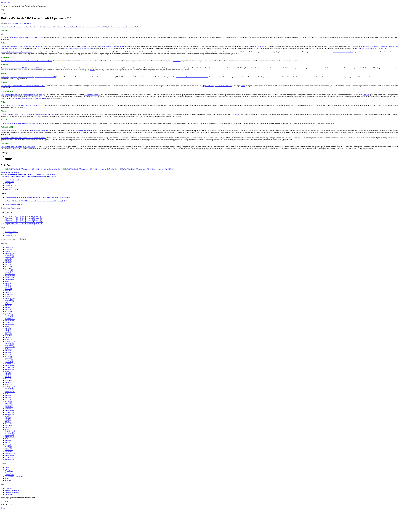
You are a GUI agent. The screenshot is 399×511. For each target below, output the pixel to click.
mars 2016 (8, 358)
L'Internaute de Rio (38, 197)
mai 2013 (8, 422)
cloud (92, 70)
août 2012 (8, 438)
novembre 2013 (10, 410)
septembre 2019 (10, 279)
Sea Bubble (176, 61)
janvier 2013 (9, 429)
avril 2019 (8, 289)
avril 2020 (8, 266)
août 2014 (8, 394)
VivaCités (8, 184)
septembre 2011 (10, 459)
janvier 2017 (9, 339)
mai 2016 (8, 354)
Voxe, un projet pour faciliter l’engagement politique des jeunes (21, 95)
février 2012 (9, 450)
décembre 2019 (10, 274)
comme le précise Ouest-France (368, 48)
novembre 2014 (10, 388)
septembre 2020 (10, 257)
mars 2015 (8, 380)
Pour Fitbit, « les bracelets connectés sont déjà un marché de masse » (23, 138)
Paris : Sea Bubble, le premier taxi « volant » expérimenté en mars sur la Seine (26, 61)
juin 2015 (8, 375)
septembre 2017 (10, 324)
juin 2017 (8, 330)
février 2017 (9, 337)
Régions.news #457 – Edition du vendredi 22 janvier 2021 (24, 220)
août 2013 (8, 416)
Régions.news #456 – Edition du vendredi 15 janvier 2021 (24, 222)
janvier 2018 (9, 317)
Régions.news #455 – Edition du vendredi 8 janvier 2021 (23, 224)
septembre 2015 (10, 369)
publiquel (11, 23)
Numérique (8, 473)
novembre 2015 (10, 365)
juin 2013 (8, 420)
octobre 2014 (9, 390)
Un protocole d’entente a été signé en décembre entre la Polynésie (102, 46)
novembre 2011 (10, 455)
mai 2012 (8, 444)
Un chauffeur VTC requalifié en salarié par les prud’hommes (21, 123)
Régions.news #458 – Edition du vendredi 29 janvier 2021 (24, 218)
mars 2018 (8, 313)
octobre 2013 (9, 412)
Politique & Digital (11, 185)
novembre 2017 (10, 320)
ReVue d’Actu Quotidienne (14, 180)
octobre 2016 (9, 345)
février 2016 (9, 360)
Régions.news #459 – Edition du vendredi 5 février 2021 (23, 216)
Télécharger (5, 501)
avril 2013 (8, 423)
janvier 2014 (9, 407)
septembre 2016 (10, 347)
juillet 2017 (8, 328)
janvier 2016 (9, 362)
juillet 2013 (8, 418)
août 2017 (8, 326)
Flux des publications (12, 490)
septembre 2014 (10, 392)
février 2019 (9, 292)
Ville (6, 478)
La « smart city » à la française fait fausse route (16, 52)
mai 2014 (8, 399)
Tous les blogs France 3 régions (11, 208)
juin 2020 (8, 262)
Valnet (243, 86)
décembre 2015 (10, 364)
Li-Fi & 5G (8, 187)
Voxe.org (366, 95)
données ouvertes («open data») (343, 52)
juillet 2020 (8, 261)
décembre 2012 (10, 431)
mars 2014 (8, 403)
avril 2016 (8, 356)
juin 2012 (8, 442)
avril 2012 (8, 446)
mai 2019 (8, 287)
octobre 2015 (9, 367)
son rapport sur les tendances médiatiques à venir (192, 77)
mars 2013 (8, 425)
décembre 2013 (10, 408)
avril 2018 (8, 311)
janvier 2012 (9, 452)
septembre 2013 (10, 414)
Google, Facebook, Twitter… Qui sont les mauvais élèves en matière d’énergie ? (27, 114)
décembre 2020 (10, 251)
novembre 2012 (10, 433)
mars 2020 (8, 268)
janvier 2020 (9, 272)
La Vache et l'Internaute (35, 201)
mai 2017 (8, 332)
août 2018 (8, 304)
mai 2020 (8, 264)
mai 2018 (8, 309)
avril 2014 (8, 401)
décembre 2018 (10, 296)
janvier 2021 (9, 249)
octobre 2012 (9, 435)
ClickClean (235, 114)
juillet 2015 (8, 373)
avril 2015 (8, 379)
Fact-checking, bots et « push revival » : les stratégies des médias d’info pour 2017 (28, 77)
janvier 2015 (9, 384)
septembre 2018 (10, 302)
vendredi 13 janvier (257, 46)
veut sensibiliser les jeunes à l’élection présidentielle (32, 98)
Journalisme (9, 471)
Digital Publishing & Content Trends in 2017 (217, 86)
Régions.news (5, 2)
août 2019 (8, 281)
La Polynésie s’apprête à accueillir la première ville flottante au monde (24, 46)
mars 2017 (8, 335)
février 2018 (9, 315)
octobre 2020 (9, 255)
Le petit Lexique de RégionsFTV (16, 204)
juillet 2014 (8, 395)
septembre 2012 (10, 437)
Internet (7, 469)
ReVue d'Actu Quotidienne (10, 172)
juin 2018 (8, 307)
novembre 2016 (10, 343)
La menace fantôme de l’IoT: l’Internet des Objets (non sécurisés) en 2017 (25, 130)
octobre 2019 (9, 277)
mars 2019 (8, 291)
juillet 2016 (8, 350)
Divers (7, 467)
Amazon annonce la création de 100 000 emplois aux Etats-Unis (22, 68)
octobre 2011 (9, 457)
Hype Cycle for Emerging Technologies (84, 130)
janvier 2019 (9, 294)
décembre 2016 (10, 341)
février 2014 (9, 405)
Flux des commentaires (12, 492)
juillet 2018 (8, 306)
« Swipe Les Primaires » (92, 95)
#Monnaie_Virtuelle (11, 189)
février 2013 (9, 427)
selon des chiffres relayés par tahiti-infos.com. (78, 48)
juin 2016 (8, 352)
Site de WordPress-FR (12, 494)
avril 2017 (8, 334)
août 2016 (8, 349)
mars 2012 (8, 448)
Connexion (8, 488)
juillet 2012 (8, 440)
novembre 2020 (10, 253)
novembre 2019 (10, 276)
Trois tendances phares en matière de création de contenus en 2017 (23, 86)
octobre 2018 (9, 300)
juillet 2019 (8, 283)
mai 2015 (8, 377)
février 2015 (9, 382)
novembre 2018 (10, 298)
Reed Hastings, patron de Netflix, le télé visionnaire (18, 147)
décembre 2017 (10, 319)
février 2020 (9, 270)
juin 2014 (8, 397)
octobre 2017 (9, 322)
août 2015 (8, 371)
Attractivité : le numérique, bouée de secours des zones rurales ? (22, 37)
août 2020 (8, 259)
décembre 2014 (10, 386)
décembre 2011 (10, 453)
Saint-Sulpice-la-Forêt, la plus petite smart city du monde (19, 105)
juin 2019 (8, 285)
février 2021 (9, 247)
